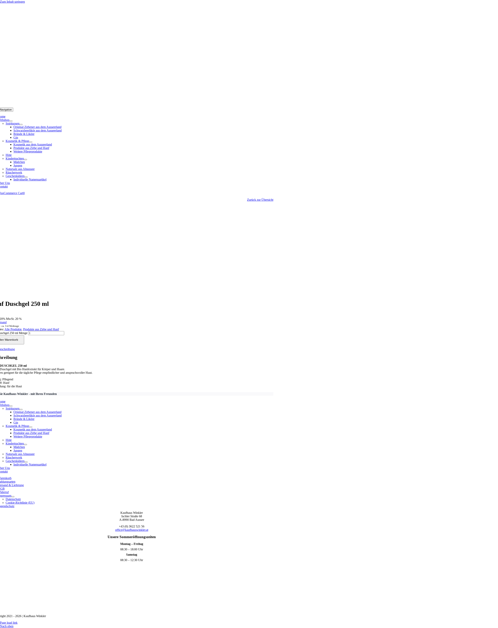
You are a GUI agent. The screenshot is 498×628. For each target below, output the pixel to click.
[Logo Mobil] (249, 105)
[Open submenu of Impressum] (12, 496)
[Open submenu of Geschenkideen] (26, 177)
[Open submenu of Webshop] (10, 121)
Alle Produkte (13, 329)
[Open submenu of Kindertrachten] (25, 159)
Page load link (9, 622)
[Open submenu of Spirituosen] (21, 124)
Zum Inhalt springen (12, 1)
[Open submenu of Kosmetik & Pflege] (30, 142)
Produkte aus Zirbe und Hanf (41, 329)
